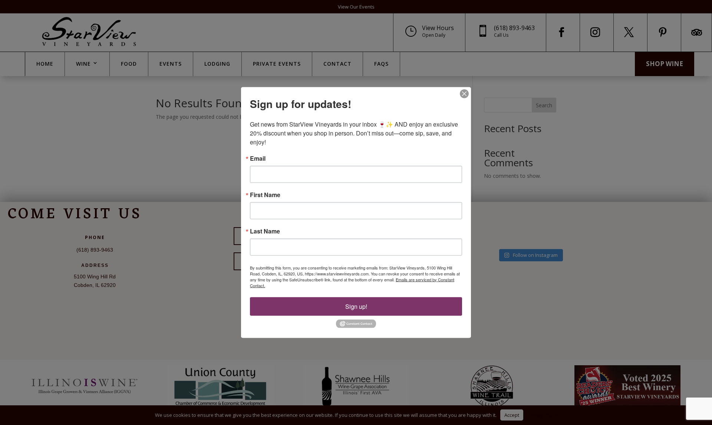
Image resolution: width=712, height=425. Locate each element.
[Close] (464, 93)
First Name (265, 194)
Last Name (265, 231)
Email (258, 158)
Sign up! (356, 306)
